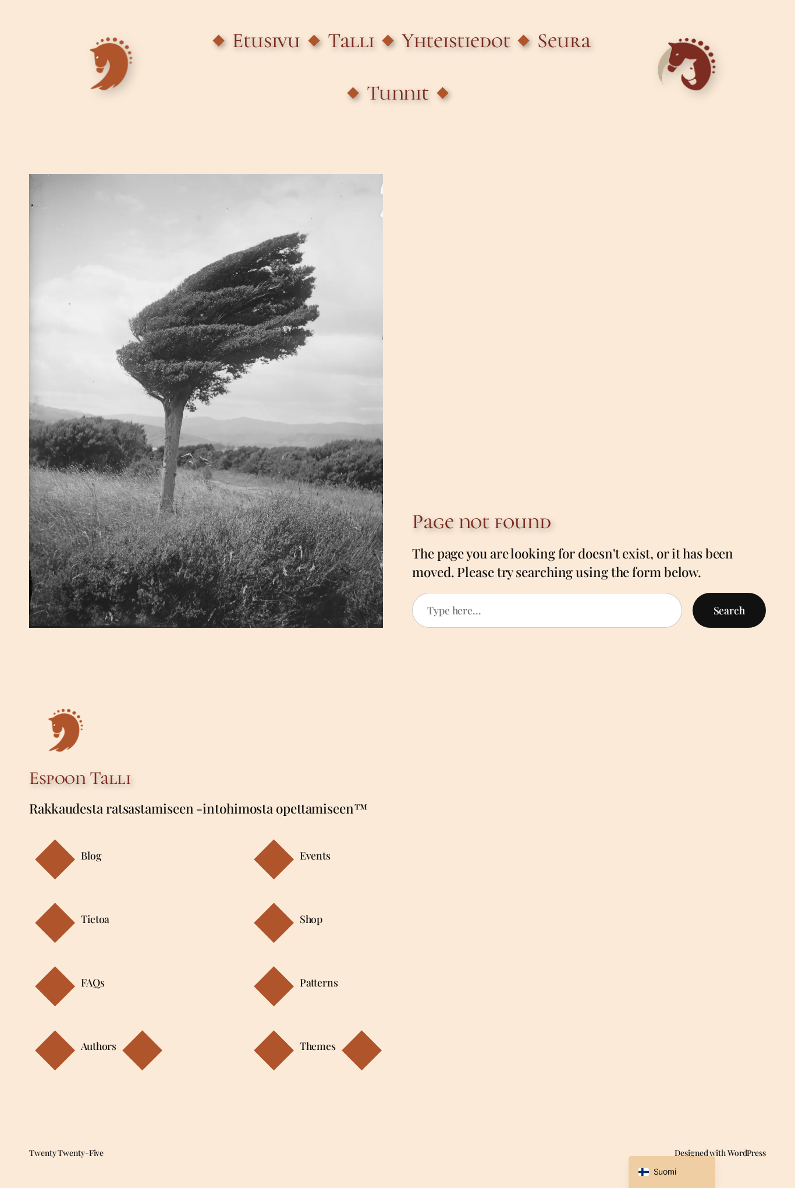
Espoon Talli (79, 778)
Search (729, 610)
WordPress (746, 1152)
